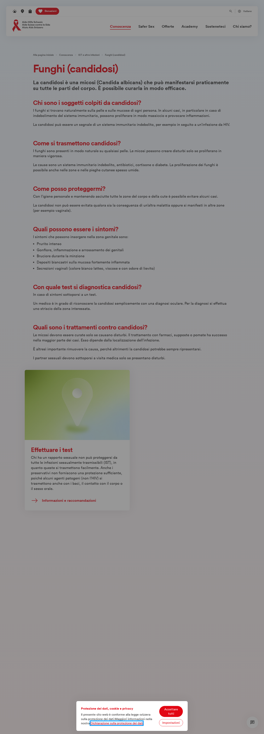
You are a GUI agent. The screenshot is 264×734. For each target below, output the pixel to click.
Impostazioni (171, 723)
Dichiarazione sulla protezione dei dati (116, 723)
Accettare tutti (171, 711)
